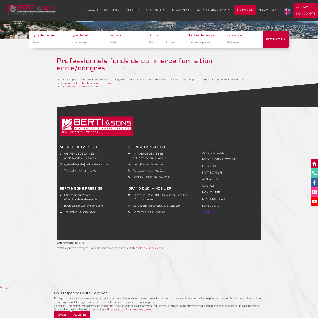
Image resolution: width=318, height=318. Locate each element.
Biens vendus (180, 10)
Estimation (245, 10)
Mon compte (305, 13)
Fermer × (5, 287)
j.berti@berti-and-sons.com (148, 164)
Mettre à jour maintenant (150, 248)
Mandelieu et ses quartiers (144, 10)
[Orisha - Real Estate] (209, 212)
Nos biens (111, 10)
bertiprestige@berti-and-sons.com (83, 205)
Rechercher (276, 39)
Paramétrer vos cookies (139, 309)
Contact (303, 7)
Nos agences (268, 10)
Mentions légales (214, 199)
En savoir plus (115, 309)
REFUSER (62, 314)
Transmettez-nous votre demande (79, 86)
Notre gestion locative (214, 10)
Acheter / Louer (213, 152)
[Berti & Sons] (29, 8)
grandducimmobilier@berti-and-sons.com (157, 205)
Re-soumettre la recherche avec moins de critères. (88, 83)
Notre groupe (212, 172)
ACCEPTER (80, 314)
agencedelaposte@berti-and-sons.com (86, 164)
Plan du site (210, 205)
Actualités (210, 179)
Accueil (93, 10)
